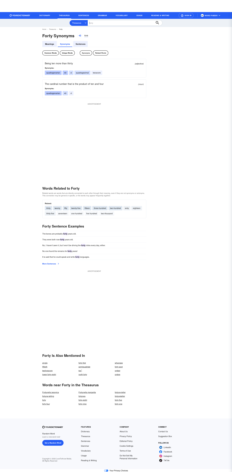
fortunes (82, 396)
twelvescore (47, 370)
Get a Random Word (53, 443)
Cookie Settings (126, 445)
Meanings (49, 44)
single (44, 363)
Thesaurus (76, 22)
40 (65, 72)
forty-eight (83, 400)
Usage (84, 455)
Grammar (85, 445)
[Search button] (158, 23)
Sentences (80, 44)
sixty (127, 208)
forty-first (82, 363)
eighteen (136, 208)
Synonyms (65, 44)
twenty (57, 208)
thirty (48, 208)
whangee (119, 363)
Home (44, 29)
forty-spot (119, 366)
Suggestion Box (165, 436)
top (80, 370)
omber (117, 370)
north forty (83, 374)
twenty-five (75, 208)
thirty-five (50, 213)
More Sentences (49, 263)
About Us (124, 431)
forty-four (46, 404)
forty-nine (83, 404)
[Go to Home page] (20, 15)
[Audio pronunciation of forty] (79, 35)
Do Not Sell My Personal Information (128, 457)
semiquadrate (84, 366)
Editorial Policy (126, 441)
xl (71, 72)
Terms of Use (125, 450)
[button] (186, 15)
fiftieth (44, 366)
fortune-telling (48, 396)
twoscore (97, 72)
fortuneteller (120, 396)
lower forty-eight (49, 374)
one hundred (76, 213)
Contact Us (163, 431)
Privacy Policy (126, 436)
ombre (117, 374)
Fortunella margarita (87, 392)
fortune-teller (120, 392)
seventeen (62, 213)
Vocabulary (86, 450)
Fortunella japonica (50, 392)
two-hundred (115, 208)
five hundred (91, 213)
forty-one (118, 404)
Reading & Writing (89, 460)
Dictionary (85, 431)
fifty (65, 208)
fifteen (87, 208)
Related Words (100, 53)
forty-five (118, 400)
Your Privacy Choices (118, 470)
